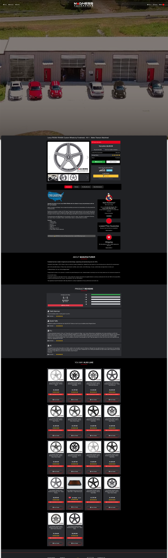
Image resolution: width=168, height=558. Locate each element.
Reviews (76, 187)
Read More (108, 230)
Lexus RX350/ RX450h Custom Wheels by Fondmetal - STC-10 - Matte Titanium (112, 420)
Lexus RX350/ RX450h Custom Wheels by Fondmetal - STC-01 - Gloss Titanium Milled (56, 456)
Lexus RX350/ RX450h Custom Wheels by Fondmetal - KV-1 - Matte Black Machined (112, 384)
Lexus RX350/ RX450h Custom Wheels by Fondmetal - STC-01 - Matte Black (112, 456)
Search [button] (155, 4)
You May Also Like (86, 187)
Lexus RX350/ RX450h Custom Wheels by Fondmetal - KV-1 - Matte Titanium (56, 491)
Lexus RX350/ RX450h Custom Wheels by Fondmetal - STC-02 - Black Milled (93, 491)
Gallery (18, 4)
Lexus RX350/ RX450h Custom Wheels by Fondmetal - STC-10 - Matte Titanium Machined (56, 527)
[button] (88, 157)
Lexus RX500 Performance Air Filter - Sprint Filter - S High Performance (74, 491)
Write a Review (66, 305)
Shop (5, 4)
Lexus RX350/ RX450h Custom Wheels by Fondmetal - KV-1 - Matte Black (74, 527)
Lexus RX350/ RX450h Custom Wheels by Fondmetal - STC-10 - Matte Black (75, 456)
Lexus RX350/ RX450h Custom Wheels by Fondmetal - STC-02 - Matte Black (93, 420)
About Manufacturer (98, 187)
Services (11, 4)
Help (149, 4)
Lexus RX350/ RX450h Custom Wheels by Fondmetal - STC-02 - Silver (56, 384)
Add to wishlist (113, 162)
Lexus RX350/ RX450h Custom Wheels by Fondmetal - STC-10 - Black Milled (75, 384)
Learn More (109, 170)
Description (68, 187)
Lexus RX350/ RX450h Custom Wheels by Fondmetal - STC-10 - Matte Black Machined (93, 384)
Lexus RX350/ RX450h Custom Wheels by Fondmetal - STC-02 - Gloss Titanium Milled (75, 420)
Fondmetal (117, 157)
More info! (118, 152)
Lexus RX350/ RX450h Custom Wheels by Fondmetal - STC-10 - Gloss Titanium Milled (112, 491)
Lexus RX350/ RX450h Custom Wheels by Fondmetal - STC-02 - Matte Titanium (56, 420)
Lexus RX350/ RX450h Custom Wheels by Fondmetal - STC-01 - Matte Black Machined (93, 456)
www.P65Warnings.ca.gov (79, 236)
